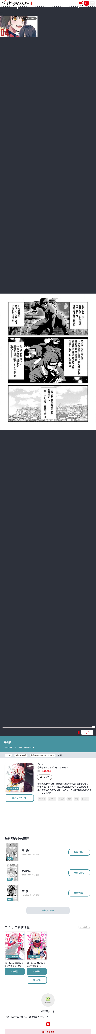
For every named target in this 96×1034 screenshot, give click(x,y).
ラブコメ (52, 799)
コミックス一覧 (19, 798)
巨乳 (76, 799)
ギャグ (61, 799)
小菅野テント (29, 747)
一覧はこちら (48, 910)
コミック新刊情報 (17, 927)
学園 (69, 799)
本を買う (15, 971)
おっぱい (85, 799)
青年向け (42, 799)
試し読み (37, 980)
